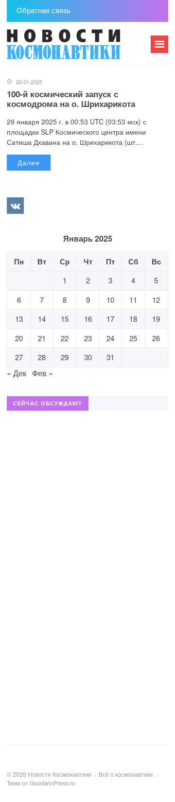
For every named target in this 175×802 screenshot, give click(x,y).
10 (110, 300)
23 (88, 338)
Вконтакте (15, 205)
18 (133, 319)
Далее (29, 162)
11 (133, 300)
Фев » (42, 373)
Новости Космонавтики (80, 48)
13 (19, 319)
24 (110, 338)
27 (19, 357)
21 (42, 338)
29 (65, 357)
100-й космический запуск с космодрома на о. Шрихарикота (71, 98)
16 (88, 319)
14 (42, 319)
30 (88, 357)
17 (110, 319)
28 (42, 357)
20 (19, 338)
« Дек (16, 373)
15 (65, 319)
